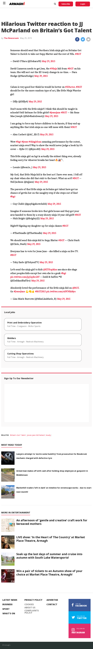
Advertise (52, 600)
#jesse (25, 141)
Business (7, 604)
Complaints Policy (31, 612)
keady (48, 435)
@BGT (75, 288)
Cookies (29, 604)
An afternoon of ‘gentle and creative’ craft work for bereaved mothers (51, 522)
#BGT (78, 54)
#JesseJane (19, 291)
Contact (51, 604)
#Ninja (53, 68)
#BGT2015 (40, 291)
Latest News (9, 600)
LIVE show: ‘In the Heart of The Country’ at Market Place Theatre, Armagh (50, 539)
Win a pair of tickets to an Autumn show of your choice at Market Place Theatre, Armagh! (49, 572)
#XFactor (70, 87)
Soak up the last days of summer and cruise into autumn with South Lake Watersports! (49, 555)
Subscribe (66, 4)
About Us (29, 608)
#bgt (18, 141)
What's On (8, 613)
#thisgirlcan (35, 141)
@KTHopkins (50, 269)
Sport (6, 609)
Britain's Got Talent (18, 435)
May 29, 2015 (48, 61)
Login (82, 4)
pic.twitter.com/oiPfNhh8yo (61, 291)
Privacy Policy (33, 600)
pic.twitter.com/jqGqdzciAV (25, 277)
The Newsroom (11, 38)
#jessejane (55, 112)
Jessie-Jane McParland (36, 435)
